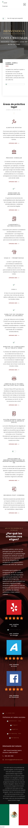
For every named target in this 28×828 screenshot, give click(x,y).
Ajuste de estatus (14, 127)
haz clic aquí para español (15, 18)
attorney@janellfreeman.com (14, 760)
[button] (14, 816)
